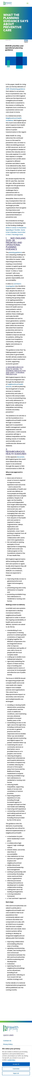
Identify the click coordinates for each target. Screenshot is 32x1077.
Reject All (16, 1073)
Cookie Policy (11, 1060)
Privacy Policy (8, 1044)
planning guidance (15, 252)
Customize (16, 1069)
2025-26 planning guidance (15, 89)
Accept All (16, 1064)
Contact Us (7, 1041)
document (20, 457)
